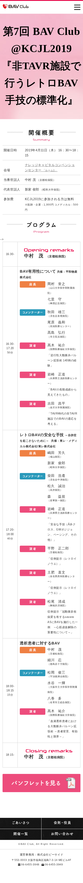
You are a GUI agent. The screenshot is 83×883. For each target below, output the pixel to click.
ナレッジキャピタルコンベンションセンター (50, 167)
